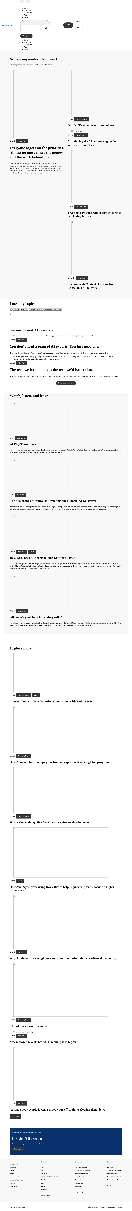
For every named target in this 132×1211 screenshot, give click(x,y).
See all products (45, 1195)
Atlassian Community (82, 1173)
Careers (12, 1170)
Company (13, 1167)
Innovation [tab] (40, 309)
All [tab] (11, 309)
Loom (43, 1183)
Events (12, 1173)
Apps (26, 15)
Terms (103, 1207)
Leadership (22, 141)
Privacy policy (93, 1207)
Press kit (12, 1183)
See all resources (111, 1186)
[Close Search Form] (82, 27)
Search (22, 21)
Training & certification (114, 1170)
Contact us (13, 1186)
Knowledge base (80, 1180)
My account (79, 1186)
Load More (15, 1117)
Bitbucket (44, 1189)
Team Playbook (80, 1176)
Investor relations (15, 1177)
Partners (110, 1167)
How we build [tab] (57, 309)
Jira (42, 1170)
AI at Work (82, 278)
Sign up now (26, 36)
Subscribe (68, 25)
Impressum (111, 1207)
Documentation (112, 1173)
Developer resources (114, 1176)
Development (80, 135)
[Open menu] (28, 1)
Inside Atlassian (8, 25)
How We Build (81, 206)
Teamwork (20, 494)
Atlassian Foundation (17, 1180)
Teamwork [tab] (32, 309)
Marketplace (79, 1183)
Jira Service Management (49, 1176)
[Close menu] (22, 1)
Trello (36, 695)
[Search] (45, 28)
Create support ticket (80, 1192)
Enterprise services (113, 1180)
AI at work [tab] (16, 309)
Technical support (81, 1167)
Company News (81, 119)
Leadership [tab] (24, 309)
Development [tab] (48, 309)
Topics (26, 8)
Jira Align (44, 1173)
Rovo (32, 552)
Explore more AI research (66, 383)
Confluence (45, 1180)
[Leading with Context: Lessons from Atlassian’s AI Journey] (66, 317)
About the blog (15, 1164)
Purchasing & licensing (82, 1170)
